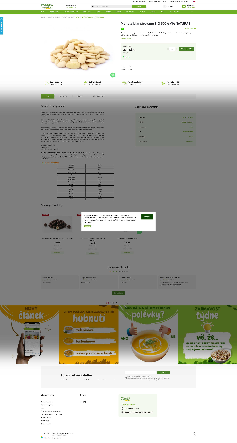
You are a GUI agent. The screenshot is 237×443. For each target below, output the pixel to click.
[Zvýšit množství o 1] (176, 49)
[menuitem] (44, 12)
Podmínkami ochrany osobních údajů (107, 220)
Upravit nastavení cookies (59, 435)
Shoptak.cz (58, 438)
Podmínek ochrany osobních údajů (136, 378)
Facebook (81, 402)
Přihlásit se (163, 372)
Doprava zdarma (46, 418)
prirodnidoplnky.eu (84, 402)
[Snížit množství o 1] (168, 49)
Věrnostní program (154, 1)
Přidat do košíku (186, 49)
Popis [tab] (47, 96)
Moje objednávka (46, 424)
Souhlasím (147, 217)
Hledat (139, 6)
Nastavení (87, 226)
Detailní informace (126, 38)
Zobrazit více (118, 293)
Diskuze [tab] (79, 96)
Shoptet (50, 438)
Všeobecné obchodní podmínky (179, 1)
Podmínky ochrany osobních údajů (51, 414)
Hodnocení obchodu (139, 1)
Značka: (190, 28)
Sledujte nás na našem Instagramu (120, 303)
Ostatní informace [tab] (99, 96)
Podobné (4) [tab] (63, 96)
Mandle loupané (188, 117)
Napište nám (45, 421)
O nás (165, 1)
